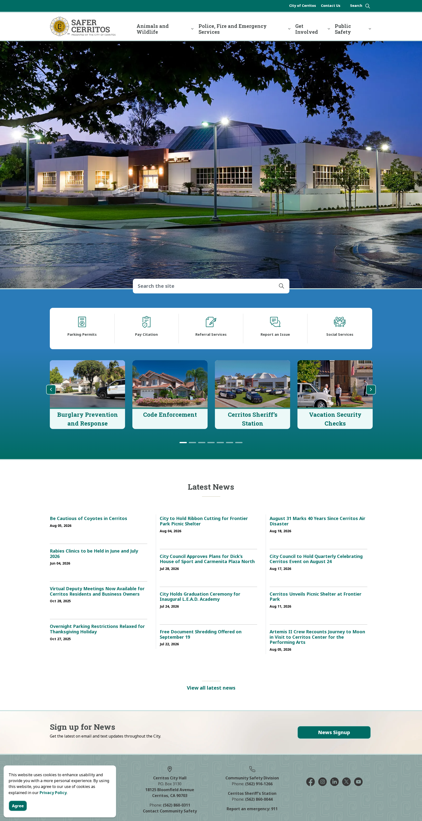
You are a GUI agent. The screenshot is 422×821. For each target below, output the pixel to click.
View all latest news (211, 688)
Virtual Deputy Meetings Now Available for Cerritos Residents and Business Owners (97, 591)
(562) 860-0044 (259, 799)
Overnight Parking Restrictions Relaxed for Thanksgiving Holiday (97, 629)
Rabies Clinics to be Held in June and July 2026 (94, 553)
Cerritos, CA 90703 (169, 795)
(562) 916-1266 (259, 783)
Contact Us (330, 5)
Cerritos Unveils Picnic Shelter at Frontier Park (315, 596)
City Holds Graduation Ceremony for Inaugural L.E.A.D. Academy (200, 596)
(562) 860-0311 (176, 805)
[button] (281, 286)
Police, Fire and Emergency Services (233, 29)
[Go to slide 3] (201, 442)
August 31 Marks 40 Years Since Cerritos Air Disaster (317, 521)
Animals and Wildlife (153, 29)
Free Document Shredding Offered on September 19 (201, 634)
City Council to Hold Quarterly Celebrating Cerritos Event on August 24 (316, 559)
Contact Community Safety (170, 811)
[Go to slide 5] (220, 442)
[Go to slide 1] (183, 442)
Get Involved (306, 29)
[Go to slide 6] (229, 442)
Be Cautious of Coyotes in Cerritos (88, 518)
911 (274, 808)
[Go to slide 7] (239, 442)
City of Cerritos (302, 5)
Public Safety (343, 29)
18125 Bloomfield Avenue (169, 789)
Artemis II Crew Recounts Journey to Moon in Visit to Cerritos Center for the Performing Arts (317, 637)
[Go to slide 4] (211, 442)
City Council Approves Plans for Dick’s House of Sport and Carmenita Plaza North (207, 559)
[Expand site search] (360, 6)
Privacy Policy (53, 792)
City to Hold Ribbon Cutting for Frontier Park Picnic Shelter (204, 521)
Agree (18, 806)
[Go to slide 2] (192, 442)
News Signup (334, 732)
